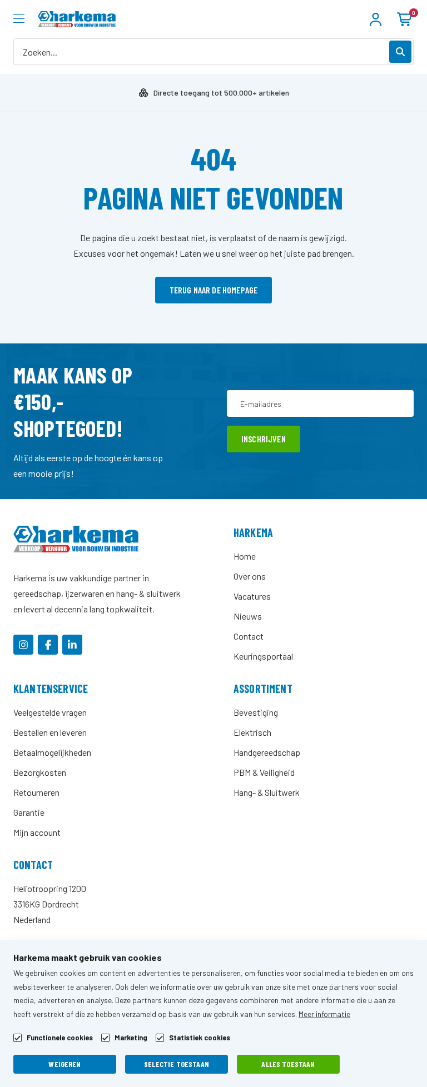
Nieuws (248, 616)
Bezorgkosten (39, 772)
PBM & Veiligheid (264, 772)
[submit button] (400, 52)
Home (245, 556)
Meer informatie (324, 1014)
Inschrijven (263, 438)
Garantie (28, 812)
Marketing (131, 1037)
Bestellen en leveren (50, 732)
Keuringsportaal (263, 656)
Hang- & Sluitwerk (267, 792)
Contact (249, 636)
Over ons (250, 576)
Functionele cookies (60, 1037)
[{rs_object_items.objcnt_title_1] (23, 645)
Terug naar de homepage (214, 290)
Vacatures (252, 596)
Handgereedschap (267, 752)
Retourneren (36, 792)
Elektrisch (252, 732)
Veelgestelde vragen (50, 712)
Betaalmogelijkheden (52, 752)
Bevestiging (256, 712)
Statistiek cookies (199, 1037)
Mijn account (37, 832)
